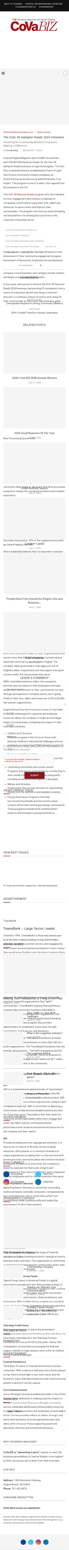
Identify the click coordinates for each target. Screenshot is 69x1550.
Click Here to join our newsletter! (21, 1508)
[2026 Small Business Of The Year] (34, 408)
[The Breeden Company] (34, 1228)
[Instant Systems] (34, 632)
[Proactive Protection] (13, 1098)
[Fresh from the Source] (34, 463)
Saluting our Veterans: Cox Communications (41, 1289)
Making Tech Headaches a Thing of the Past (32, 998)
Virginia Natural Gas (33, 252)
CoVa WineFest (46, 7)
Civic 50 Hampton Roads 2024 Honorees (25, 241)
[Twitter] (30, 1542)
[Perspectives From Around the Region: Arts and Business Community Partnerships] (34, 573)
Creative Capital (34, 543)
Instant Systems (34, 657)
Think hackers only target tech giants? (43, 1075)
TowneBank (11, 252)
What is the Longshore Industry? (44, 1033)
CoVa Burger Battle (25, 7)
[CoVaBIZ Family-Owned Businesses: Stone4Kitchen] (13, 1312)
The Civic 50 (50, 247)
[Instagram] (38, 1542)
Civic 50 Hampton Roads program (22, 247)
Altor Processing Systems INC (21, 230)
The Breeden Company (18, 1252)
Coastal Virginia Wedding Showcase (43, 4)
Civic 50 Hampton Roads (17, 236)
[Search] (59, 73)
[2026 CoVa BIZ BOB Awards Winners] (34, 352)
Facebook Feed (11, 1340)
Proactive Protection (38, 1093)
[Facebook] (50, 73)
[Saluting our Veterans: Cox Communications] (13, 1292)
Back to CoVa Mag (13, 4)
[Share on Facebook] (45, 265)
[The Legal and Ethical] (13, 1058)
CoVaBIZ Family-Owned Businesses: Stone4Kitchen (42, 1309)
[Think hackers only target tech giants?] (13, 1078)
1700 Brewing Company (40, 1266)
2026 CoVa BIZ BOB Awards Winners (34, 378)
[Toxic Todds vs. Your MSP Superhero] (13, 1017)
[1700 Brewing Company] (13, 1271)
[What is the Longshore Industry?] (13, 1038)
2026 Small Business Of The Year (34, 433)
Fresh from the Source (34, 488)
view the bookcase (47, 885)
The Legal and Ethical (38, 1053)
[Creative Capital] (34, 518)
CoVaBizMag (12, 150)
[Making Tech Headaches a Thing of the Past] (34, 973)
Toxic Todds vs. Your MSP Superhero (41, 1014)
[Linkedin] (46, 1542)
